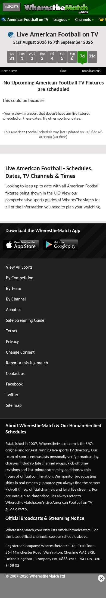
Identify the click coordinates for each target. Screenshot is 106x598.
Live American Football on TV (56, 34)
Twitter (12, 395)
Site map (13, 405)
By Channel (16, 299)
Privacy (12, 342)
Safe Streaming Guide (25, 320)
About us (13, 310)
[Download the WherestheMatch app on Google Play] (60, 249)
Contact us (15, 374)
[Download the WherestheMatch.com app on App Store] (21, 249)
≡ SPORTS (11, 7)
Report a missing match (27, 363)
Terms (11, 331)
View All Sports (19, 267)
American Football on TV (27, 20)
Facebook (14, 384)
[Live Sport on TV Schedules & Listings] (56, 13)
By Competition (19, 278)
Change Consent (20, 352)
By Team (13, 289)
